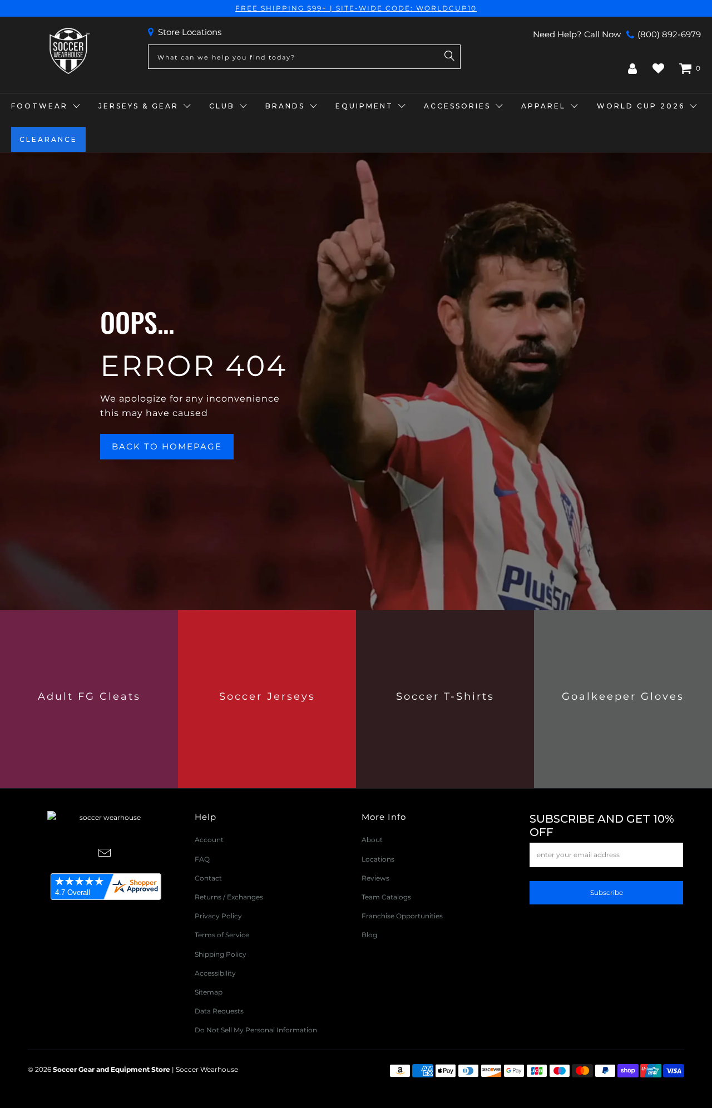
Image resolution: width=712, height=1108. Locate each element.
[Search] (449, 56)
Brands (285, 106)
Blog (369, 935)
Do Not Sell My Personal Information (256, 1030)
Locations (378, 859)
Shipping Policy (220, 954)
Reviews (375, 878)
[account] (632, 68)
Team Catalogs (386, 897)
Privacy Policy (218, 916)
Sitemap (208, 992)
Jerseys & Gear (138, 106)
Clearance (48, 139)
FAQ (202, 859)
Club (222, 106)
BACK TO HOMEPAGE (167, 446)
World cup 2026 (641, 106)
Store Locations (189, 32)
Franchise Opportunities (402, 916)
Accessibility (215, 973)
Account (209, 839)
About (372, 839)
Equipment (364, 106)
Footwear (39, 106)
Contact (208, 878)
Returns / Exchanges (229, 897)
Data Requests (219, 1011)
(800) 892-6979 (669, 34)
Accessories (457, 106)
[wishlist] (658, 68)
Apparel (543, 106)
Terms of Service (222, 935)
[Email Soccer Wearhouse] (105, 854)
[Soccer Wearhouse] (68, 51)
